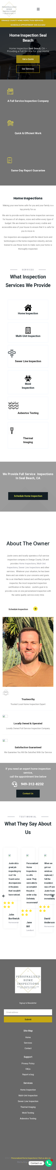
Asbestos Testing (28, 413)
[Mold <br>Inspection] (28, 378)
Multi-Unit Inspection (28, 336)
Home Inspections (27, 563)
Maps (36, 1162)
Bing (25, 1162)
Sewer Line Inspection (28, 361)
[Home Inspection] (28, 307)
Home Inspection (28, 313)
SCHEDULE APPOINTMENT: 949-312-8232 (28, 25)
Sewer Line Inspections (29, 567)
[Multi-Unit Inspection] (28, 330)
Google (30, 1162)
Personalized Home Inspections (24, 1158)
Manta (20, 1162)
